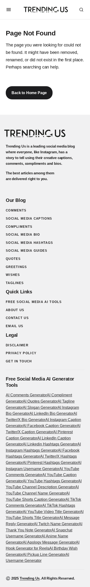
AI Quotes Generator (40, 401)
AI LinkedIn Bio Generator (51, 413)
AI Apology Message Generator (49, 542)
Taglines (15, 283)
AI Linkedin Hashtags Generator (50, 444)
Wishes (13, 275)
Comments (16, 210)
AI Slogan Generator (40, 407)
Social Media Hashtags (29, 243)
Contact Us (17, 318)
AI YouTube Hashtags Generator (50, 481)
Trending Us (30, 578)
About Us (15, 310)
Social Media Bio (23, 234)
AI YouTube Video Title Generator (51, 512)
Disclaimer (17, 345)
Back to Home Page (29, 93)
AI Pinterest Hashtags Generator (50, 463)
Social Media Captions (29, 218)
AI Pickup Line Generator (44, 555)
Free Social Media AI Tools (34, 302)
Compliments (19, 226)
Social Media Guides (27, 250)
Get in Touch (19, 361)
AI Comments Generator (26, 395)
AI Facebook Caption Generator (50, 426)
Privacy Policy (21, 353)
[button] (9, 9)
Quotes (13, 259)
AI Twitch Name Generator (56, 524)
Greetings (16, 267)
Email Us (14, 326)
